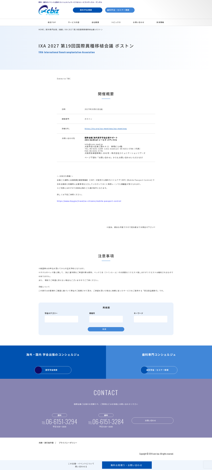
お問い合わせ (138, 22)
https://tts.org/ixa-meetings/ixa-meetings (106, 128)
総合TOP (52, 22)
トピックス (116, 22)
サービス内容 (73, 22)
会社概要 (95, 22)
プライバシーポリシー (68, 442)
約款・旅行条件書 (46, 442)
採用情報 (160, 22)
